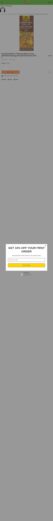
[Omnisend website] (26, 274)
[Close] (45, 245)
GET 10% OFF (26, 265)
